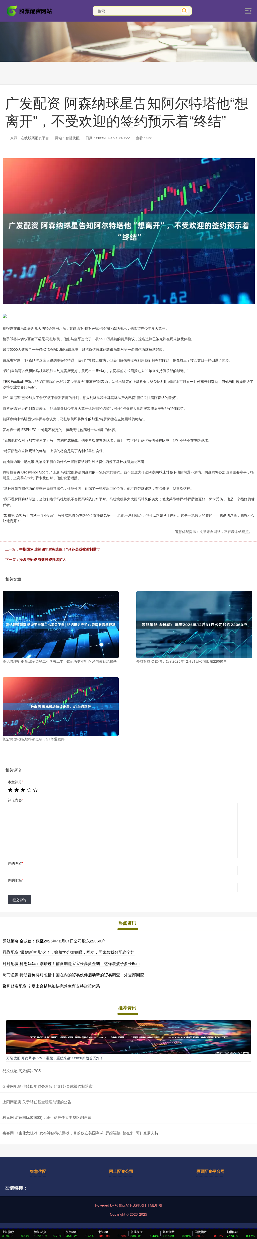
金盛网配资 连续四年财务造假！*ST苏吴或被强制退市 (48, 1086)
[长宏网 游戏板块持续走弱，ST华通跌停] (61, 706)
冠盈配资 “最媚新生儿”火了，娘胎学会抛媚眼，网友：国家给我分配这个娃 (69, 952)
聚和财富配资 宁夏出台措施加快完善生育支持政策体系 (51, 986)
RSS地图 (137, 1205)
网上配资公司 (121, 1171)
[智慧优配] (29, 10)
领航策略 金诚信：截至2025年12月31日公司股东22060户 (54, 941)
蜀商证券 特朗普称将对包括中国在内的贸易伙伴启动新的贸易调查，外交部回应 (73, 975)
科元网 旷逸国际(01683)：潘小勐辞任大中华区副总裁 (47, 1117)
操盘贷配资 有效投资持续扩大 (42, 559)
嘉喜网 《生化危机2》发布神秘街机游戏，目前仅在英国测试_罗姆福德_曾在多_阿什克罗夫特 (80, 1132)
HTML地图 (153, 1205)
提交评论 (20, 899)
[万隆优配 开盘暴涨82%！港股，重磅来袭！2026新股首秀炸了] (128, 1036)
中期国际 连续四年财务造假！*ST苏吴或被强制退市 (59, 549)
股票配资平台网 (210, 1171)
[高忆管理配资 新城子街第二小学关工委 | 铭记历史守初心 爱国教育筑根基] (61, 624)
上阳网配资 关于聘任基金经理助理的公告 (37, 1101)
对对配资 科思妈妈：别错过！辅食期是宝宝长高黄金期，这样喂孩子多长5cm (71, 963)
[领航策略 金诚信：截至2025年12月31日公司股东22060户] (194, 624)
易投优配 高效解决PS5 (22, 1070)
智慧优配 (38, 1171)
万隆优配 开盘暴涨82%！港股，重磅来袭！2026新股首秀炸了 (54, 1057)
